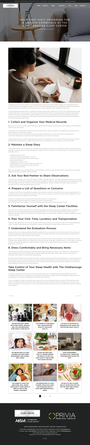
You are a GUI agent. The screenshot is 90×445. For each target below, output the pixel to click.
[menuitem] (38, 5)
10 (49, 396)
